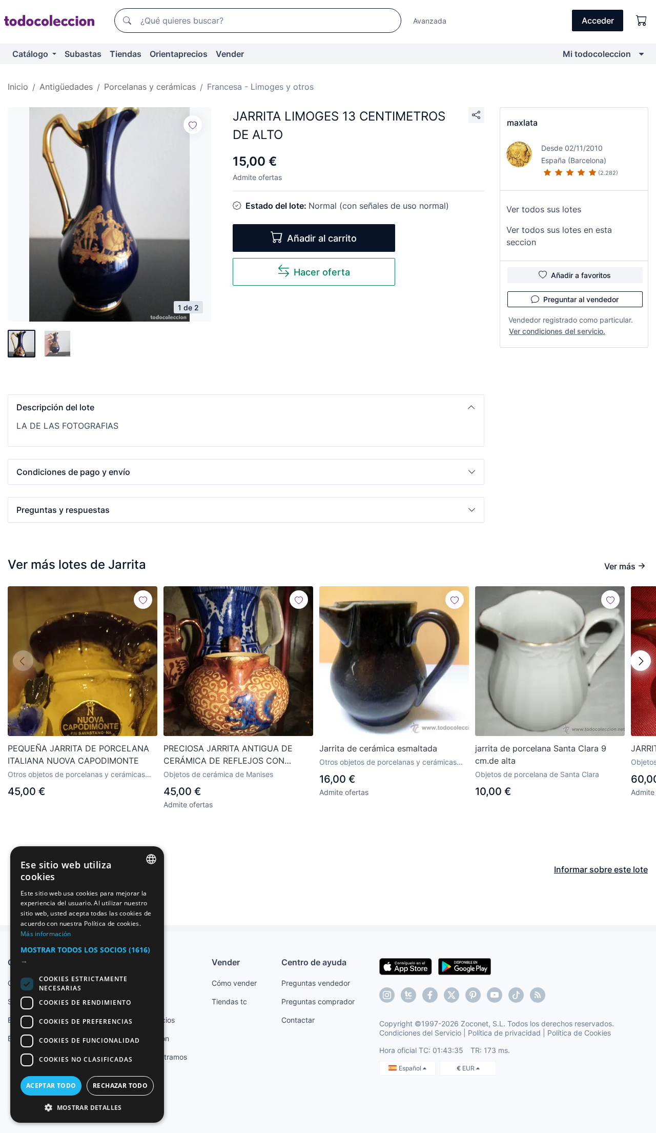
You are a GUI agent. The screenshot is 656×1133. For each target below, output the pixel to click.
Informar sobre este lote (601, 869)
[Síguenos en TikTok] (516, 995)
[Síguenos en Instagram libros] (408, 995)
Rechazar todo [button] (120, 1085)
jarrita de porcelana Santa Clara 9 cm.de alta (540, 754)
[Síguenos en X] (451, 995)
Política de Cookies (579, 1032)
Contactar (298, 1020)
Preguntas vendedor (315, 983)
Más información (45, 933)
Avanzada (429, 20)
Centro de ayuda (313, 962)
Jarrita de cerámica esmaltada (378, 748)
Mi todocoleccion (597, 54)
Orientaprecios (179, 54)
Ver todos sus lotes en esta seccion (559, 236)
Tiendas (125, 54)
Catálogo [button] (31, 54)
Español (411, 1068)
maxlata (522, 122)
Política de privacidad (504, 1032)
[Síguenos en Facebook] (430, 995)
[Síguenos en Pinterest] (473, 995)
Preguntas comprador (318, 1001)
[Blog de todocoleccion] (537, 995)
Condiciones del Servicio (420, 1032)
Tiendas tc (229, 1001)
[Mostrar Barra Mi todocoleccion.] (641, 54)
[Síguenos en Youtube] (494, 995)
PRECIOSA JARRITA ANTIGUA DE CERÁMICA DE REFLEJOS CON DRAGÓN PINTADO (228, 755)
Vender (230, 54)
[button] (246, 407)
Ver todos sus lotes (543, 209)
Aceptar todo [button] (51, 1085)
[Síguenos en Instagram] (387, 995)
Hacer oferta (322, 272)
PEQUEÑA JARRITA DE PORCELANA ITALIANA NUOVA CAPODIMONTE (78, 754)
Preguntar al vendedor (581, 299)
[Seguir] (192, 124)
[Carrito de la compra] (642, 20)
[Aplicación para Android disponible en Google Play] (464, 966)
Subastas (83, 54)
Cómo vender (234, 983)
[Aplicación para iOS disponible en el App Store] (405, 966)
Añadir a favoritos (581, 275)
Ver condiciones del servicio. (557, 331)
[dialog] (87, 984)
